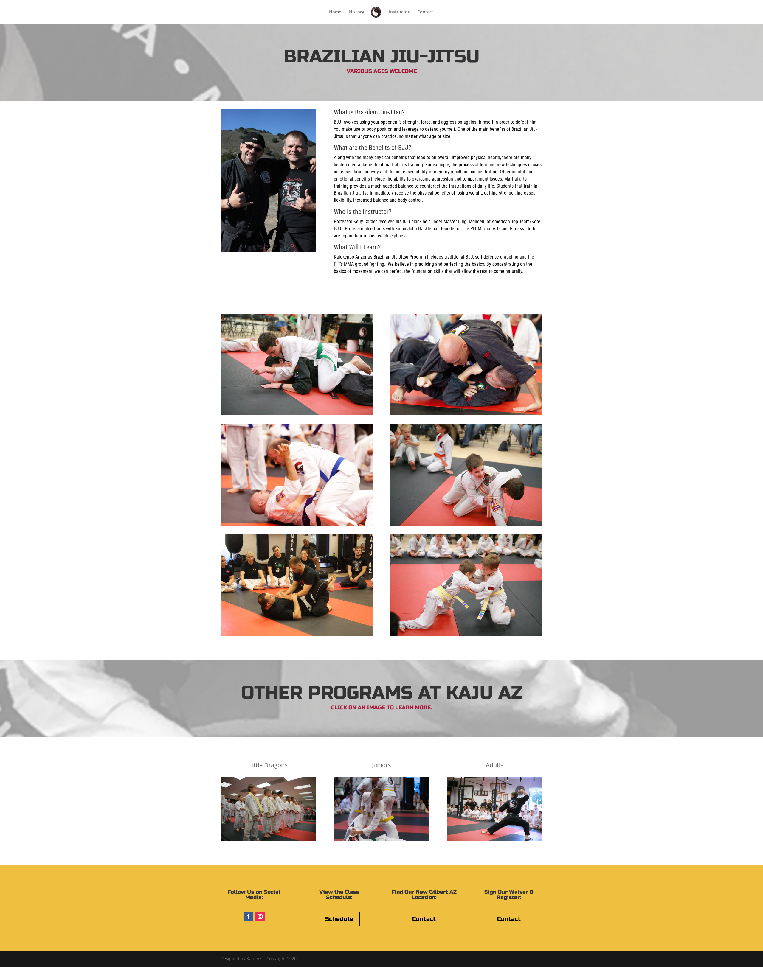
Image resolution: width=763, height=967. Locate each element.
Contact (425, 12)
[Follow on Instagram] (260, 916)
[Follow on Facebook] (248, 916)
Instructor (399, 12)
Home (335, 12)
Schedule (339, 919)
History (356, 12)
